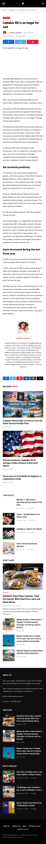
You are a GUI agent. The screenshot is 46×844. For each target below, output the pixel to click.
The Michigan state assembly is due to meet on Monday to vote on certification (29, 790)
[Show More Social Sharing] (41, 42)
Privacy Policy (23, 829)
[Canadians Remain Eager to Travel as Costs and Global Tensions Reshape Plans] (23, 404)
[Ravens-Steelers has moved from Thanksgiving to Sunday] (9, 807)
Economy (6, 18)
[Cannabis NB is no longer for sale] (23, 60)
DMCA (24, 826)
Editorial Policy (35, 826)
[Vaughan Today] (23, 4)
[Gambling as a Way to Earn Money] (9, 533)
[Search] (42, 3)
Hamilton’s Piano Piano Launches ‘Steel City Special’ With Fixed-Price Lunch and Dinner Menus (21, 599)
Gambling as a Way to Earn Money (29, 529)
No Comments (10, 36)
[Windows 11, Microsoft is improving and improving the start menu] (9, 504)
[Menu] (3, 3)
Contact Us (16, 826)
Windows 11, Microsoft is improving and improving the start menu (29, 502)
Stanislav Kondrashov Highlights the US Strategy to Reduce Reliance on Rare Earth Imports (20, 463)
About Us (6, 826)
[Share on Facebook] (8, 42)
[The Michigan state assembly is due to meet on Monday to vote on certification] (9, 792)
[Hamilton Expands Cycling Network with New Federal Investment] (9, 655)
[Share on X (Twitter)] (20, 42)
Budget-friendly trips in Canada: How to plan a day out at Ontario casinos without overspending (29, 638)
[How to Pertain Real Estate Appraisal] (9, 548)
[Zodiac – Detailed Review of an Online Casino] (9, 519)
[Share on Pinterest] (32, 42)
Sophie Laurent (15, 33)
